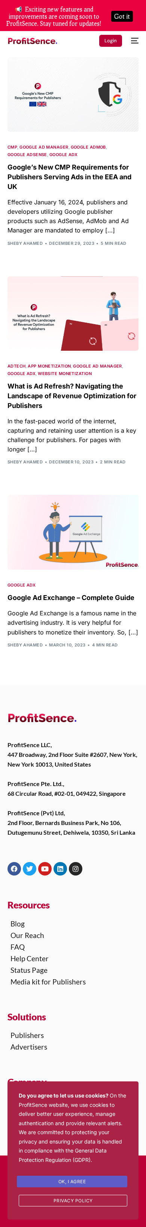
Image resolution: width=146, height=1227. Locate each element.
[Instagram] (75, 869)
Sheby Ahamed (25, 243)
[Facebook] (14, 869)
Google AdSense (27, 155)
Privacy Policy (73, 1200)
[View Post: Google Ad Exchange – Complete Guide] (73, 532)
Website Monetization (65, 374)
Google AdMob (88, 147)
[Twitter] (29, 869)
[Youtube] (45, 869)
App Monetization (49, 366)
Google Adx (63, 155)
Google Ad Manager (43, 147)
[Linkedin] (60, 869)
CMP (12, 147)
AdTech (16, 366)
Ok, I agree (72, 1181)
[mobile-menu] (134, 40)
